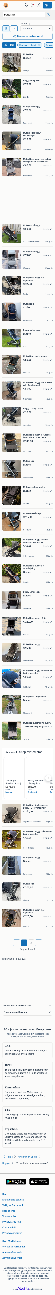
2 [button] (31, 942)
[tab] (6, 28)
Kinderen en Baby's (27, 45)
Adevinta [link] (7, 1252)
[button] (32, 5)
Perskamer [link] (19, 1246)
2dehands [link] (17, 1252)
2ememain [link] (8, 1257)
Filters (11, 45)
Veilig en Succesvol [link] (12, 1205)
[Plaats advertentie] (47, 5)
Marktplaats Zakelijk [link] (13, 1199)
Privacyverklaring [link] (11, 1222)
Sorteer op (25, 23)
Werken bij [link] (7, 1246)
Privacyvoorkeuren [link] (12, 1233)
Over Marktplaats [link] (11, 1241)
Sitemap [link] (18, 1257)
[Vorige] (16, 943)
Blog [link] (4, 1194)
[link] (6, 5)
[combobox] (24, 14)
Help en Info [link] (8, 1210)
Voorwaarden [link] (9, 1216)
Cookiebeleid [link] (9, 1227)
